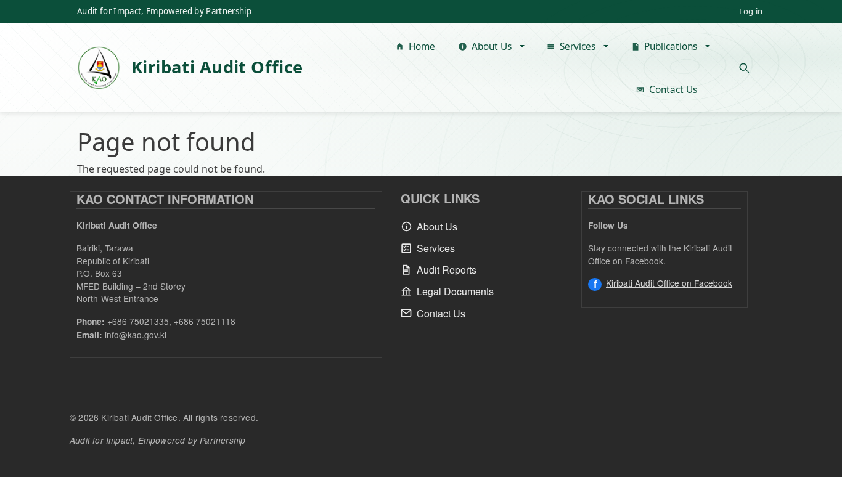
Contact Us (673, 89)
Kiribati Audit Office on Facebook (669, 283)
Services (577, 46)
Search (744, 68)
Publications (670, 46)
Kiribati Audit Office (217, 66)
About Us (492, 46)
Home (422, 46)
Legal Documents (455, 291)
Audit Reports (446, 270)
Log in (750, 11)
